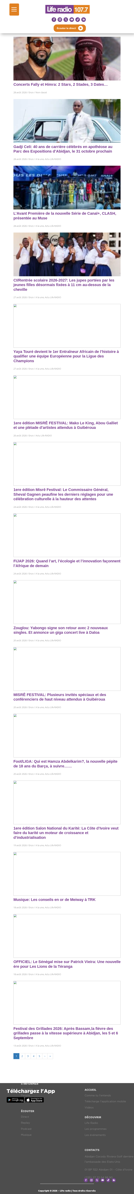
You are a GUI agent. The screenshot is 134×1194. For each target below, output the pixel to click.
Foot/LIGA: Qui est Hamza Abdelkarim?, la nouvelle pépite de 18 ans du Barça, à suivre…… (65, 763)
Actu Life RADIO (53, 159)
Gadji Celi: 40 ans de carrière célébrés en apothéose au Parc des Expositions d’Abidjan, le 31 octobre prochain (62, 149)
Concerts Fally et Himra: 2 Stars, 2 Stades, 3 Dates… (60, 84)
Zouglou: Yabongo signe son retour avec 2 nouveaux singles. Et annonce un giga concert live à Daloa (60, 630)
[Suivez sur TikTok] (77, 19)
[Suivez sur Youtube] (71, 19)
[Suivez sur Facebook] (54, 19)
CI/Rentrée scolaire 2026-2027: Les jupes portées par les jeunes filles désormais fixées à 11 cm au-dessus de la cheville (63, 285)
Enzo (31, 92)
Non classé (41, 92)
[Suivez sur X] (66, 19)
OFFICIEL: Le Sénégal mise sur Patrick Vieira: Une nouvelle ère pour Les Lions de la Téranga (67, 964)
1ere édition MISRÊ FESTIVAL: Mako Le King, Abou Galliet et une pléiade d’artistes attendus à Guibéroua (65, 425)
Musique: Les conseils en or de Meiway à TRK (54, 899)
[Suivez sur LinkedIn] (83, 19)
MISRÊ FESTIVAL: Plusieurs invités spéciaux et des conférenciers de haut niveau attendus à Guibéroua (59, 697)
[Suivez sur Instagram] (60, 19)
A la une (40, 159)
